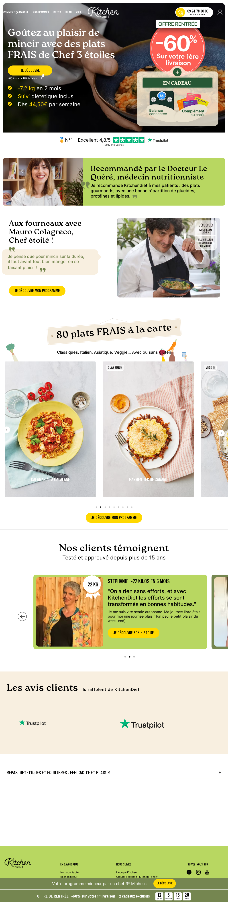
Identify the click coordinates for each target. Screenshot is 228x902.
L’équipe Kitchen (126, 872)
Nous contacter (69, 872)
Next (221, 433)
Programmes (41, 12)
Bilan (68, 12)
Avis (78, 12)
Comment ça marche (15, 12)
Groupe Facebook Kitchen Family (137, 876)
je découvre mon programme (37, 290)
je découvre (30, 70)
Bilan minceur (68, 876)
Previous (6, 430)
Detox (57, 12)
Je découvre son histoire (133, 633)
